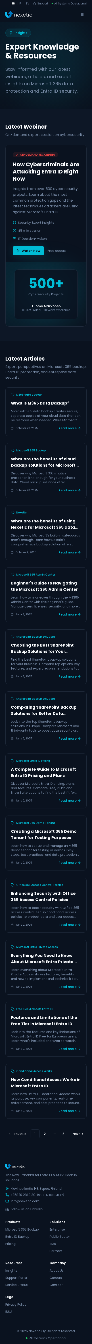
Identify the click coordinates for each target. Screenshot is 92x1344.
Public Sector (60, 1236)
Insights (11, 1270)
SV (27, 3)
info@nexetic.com (25, 1201)
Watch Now (31, 250)
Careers (56, 1277)
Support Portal (16, 1277)
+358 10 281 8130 (23, 1195)
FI (20, 3)
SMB (53, 1244)
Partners (56, 1251)
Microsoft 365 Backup (22, 1229)
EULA (8, 1311)
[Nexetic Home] (18, 14)
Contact (56, 1285)
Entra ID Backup (17, 1236)
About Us (56, 1270)
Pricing (10, 1244)
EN (13, 3)
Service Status (16, 1285)
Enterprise (57, 1229)
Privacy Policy (15, 1304)
